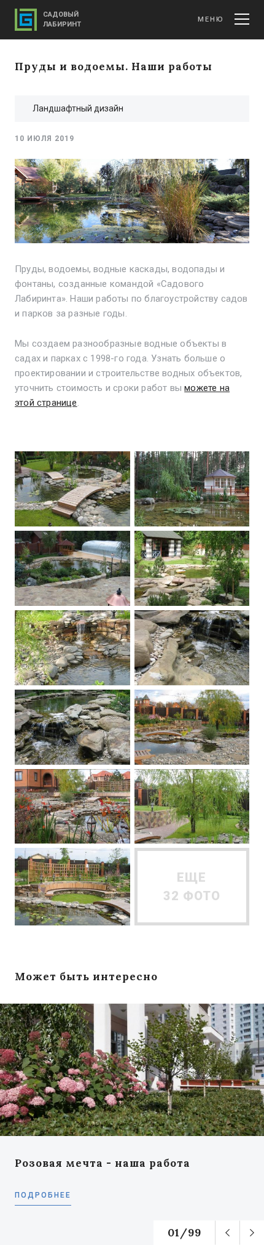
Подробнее (43, 1195)
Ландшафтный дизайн (78, 108)
